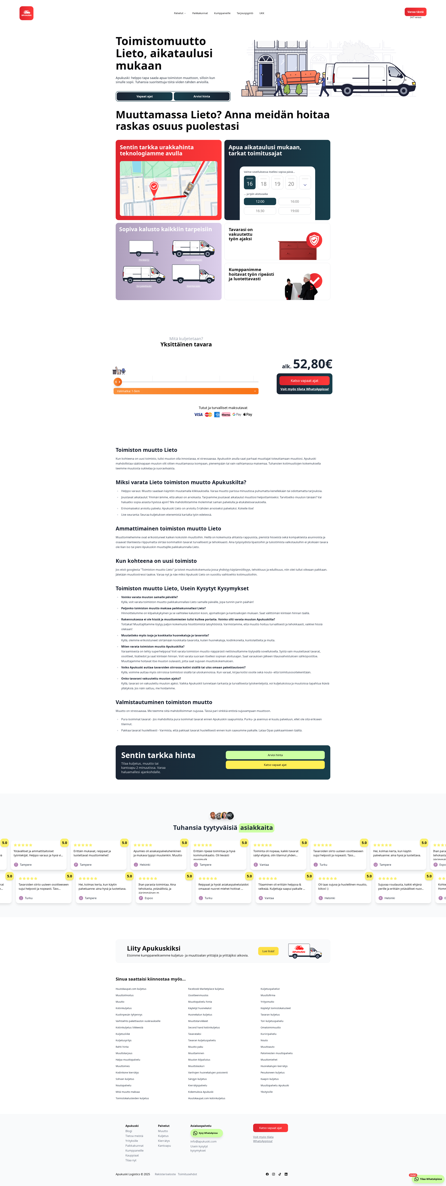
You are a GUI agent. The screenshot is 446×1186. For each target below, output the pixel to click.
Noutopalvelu (123, 1085)
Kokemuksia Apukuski (200, 1091)
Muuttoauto (267, 1046)
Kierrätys (164, 1141)
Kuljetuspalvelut (270, 988)
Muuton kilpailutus (199, 1059)
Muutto (120, 1001)
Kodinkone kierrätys (127, 1072)
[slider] (118, 382)
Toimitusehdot (187, 1174)
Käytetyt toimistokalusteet (276, 1008)
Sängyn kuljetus (197, 1079)
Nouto (264, 1040)
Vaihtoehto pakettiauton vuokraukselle (138, 1021)
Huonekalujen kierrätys (274, 1066)
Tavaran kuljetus (270, 1014)
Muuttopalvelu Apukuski (275, 1085)
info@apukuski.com (203, 1141)
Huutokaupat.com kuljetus (131, 988)
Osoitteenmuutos (198, 995)
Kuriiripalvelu (268, 1034)
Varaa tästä (415, 12)
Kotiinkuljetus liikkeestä (129, 1027)
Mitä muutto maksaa (128, 1091)
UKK (261, 13)
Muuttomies (123, 1066)
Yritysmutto (267, 1001)
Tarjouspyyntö (245, 13)
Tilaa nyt (130, 1160)
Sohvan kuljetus (125, 1079)
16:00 (294, 201)
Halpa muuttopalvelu (128, 1059)
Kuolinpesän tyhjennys (129, 1014)
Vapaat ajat (145, 96)
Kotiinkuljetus (124, 1008)
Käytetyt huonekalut (200, 1008)
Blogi (128, 1131)
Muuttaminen (196, 1053)
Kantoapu (164, 1146)
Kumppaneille (222, 13)
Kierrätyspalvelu (197, 1085)
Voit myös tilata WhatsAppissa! (304, 389)
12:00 (260, 201)
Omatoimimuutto (271, 1027)
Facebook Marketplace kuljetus (206, 988)
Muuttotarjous (124, 1053)
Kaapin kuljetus (270, 1079)
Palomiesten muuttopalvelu (277, 1053)
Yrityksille (131, 1141)
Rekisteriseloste (165, 1174)
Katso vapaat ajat (304, 380)
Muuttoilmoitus (125, 995)
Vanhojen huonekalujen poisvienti (208, 1072)
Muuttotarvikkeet (198, 1021)
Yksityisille (267, 1091)
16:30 (260, 210)
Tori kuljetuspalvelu (272, 1021)
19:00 (294, 210)
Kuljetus (163, 1136)
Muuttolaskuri (196, 1066)
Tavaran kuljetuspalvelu (202, 1040)
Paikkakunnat (200, 13)
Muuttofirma (268, 995)
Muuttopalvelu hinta (200, 1001)
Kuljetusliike (123, 1034)
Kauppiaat (132, 1155)
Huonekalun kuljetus (200, 1014)
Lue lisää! (268, 951)
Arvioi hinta (202, 96)
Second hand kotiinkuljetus (204, 1027)
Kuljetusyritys (124, 1040)
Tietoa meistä (134, 1136)
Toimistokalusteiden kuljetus (132, 1098)
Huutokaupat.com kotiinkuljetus (206, 1098)
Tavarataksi (194, 1034)
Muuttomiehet (269, 1059)
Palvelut (178, 13)
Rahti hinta (122, 1046)
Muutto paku (195, 1046)
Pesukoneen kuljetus (273, 1072)
